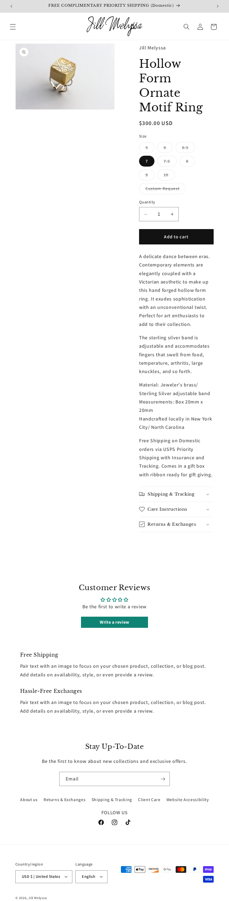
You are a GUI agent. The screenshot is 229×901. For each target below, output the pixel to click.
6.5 (188, 148)
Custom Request (165, 189)
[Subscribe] (163, 779)
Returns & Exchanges (65, 799)
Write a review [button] (114, 622)
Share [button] (152, 543)
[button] (13, 26)
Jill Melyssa (37, 898)
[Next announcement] (217, 6)
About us (28, 799)
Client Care (149, 799)
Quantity (147, 202)
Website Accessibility (187, 799)
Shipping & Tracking (112, 799)
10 (169, 176)
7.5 (170, 162)
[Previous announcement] (11, 6)
